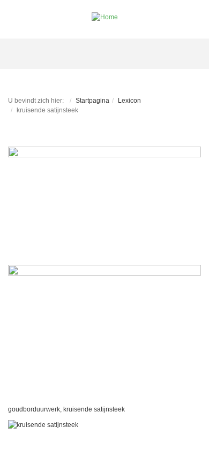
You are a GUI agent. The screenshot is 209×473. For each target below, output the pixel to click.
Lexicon (129, 100)
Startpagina (92, 100)
